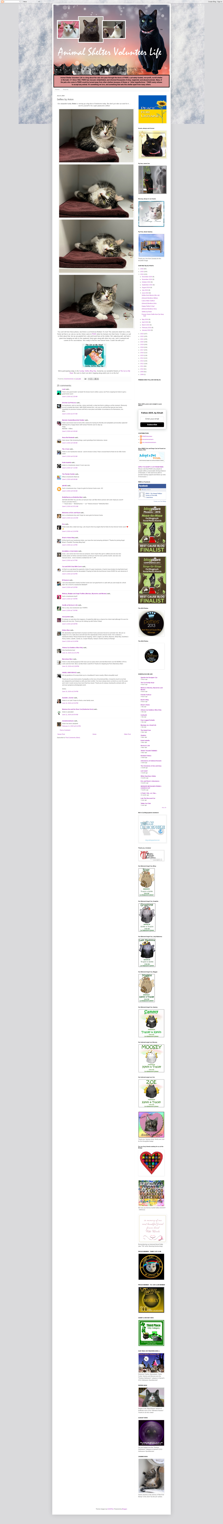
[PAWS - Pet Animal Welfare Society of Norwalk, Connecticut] (142, 497)
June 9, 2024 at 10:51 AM (70, 506)
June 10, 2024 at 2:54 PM (70, 691)
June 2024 (145, 293)
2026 (142, 269)
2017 (142, 350)
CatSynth (144, 715)
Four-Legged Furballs (148, 720)
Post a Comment (65, 730)
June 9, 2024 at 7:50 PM (69, 610)
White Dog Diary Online (148, 776)
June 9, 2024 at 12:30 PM (70, 531)
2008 (142, 374)
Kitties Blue (66, 630)
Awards (65, 89)
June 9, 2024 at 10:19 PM (70, 641)
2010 (142, 369)
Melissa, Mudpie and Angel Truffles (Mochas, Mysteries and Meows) (84, 593)
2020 (142, 342)
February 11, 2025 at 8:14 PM (71, 726)
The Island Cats (146, 730)
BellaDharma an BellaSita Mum (72, 497)
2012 (142, 363)
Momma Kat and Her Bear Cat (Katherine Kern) (77, 709)
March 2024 (146, 325)
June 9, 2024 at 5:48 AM (69, 443)
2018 (142, 347)
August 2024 (146, 287)
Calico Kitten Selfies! (148, 301)
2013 (142, 361)
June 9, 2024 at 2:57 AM (69, 414)
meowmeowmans (68, 721)
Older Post (127, 734)
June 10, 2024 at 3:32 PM (70, 703)
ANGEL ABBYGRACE (69, 672)
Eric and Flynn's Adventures (150, 781)
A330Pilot (110, 1509)
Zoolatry (143, 735)
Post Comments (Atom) (73, 737)
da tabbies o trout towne (70, 551)
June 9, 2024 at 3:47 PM (69, 560)
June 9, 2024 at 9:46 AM (69, 491)
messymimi (66, 617)
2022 (142, 336)
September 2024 (147, 285)
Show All (164, 807)
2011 (142, 366)
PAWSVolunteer (147, 436)
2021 (142, 339)
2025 (142, 271)
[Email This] (89, 379)
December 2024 (147, 277)
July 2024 (145, 290)
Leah (63, 389)
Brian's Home (145, 705)
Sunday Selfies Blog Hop (87, 371)
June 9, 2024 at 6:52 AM (69, 456)
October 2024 (146, 282)
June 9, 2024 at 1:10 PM (69, 545)
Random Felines (146, 756)
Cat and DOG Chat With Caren (72, 566)
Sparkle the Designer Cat (149, 677)
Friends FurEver (146, 695)
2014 (142, 358)
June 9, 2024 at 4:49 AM (69, 431)
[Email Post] (85, 378)
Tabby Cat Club (146, 803)
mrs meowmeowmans (149, 442)
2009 (142, 372)
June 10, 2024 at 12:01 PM (70, 653)
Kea (63, 524)
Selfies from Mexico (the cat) (150, 295)
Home (57, 89)
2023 (142, 334)
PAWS (94, 334)
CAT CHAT (144, 771)
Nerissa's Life (145, 745)
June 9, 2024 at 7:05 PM (69, 599)
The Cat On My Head (147, 683)
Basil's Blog (145, 700)
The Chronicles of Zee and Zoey (151, 766)
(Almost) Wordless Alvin (149, 303)
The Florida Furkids (68, 474)
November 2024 (147, 279)
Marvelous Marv (67, 659)
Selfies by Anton (147, 311)
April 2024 (145, 322)
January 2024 (146, 330)
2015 (142, 355)
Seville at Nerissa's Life (70, 605)
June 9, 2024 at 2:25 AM (69, 396)
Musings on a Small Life (148, 725)
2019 (142, 344)
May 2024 (145, 319)
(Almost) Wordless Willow (150, 298)
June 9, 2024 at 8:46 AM (69, 479)
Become (144, 489)
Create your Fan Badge (160, 501)
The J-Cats (65, 449)
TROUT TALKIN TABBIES (149, 751)
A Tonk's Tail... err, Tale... (149, 793)
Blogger (124, 1509)
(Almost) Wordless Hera (149, 309)
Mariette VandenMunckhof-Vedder (73, 420)
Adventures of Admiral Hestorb (151, 761)
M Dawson (65, 580)
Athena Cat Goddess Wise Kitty (72, 647)
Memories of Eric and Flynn (71, 512)
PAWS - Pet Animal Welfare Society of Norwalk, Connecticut (154, 495)
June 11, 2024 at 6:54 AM (70, 714)
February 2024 (147, 327)
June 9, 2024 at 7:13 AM (69, 468)
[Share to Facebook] (95, 379)
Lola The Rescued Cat (148, 798)
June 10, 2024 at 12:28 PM (70, 666)
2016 (142, 352)
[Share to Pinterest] (98, 379)
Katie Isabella (66, 462)
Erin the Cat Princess (69, 403)
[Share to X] (93, 379)
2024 (142, 274)
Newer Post (61, 734)
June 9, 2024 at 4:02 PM (69, 574)
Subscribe (152, 425)
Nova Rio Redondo (68, 437)
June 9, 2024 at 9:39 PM (69, 624)
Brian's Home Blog (68, 537)
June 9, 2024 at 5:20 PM (69, 587)
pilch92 (64, 485)
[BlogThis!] (91, 379)
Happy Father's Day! (148, 306)
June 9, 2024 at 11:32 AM (70, 518)
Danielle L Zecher (68, 698)
